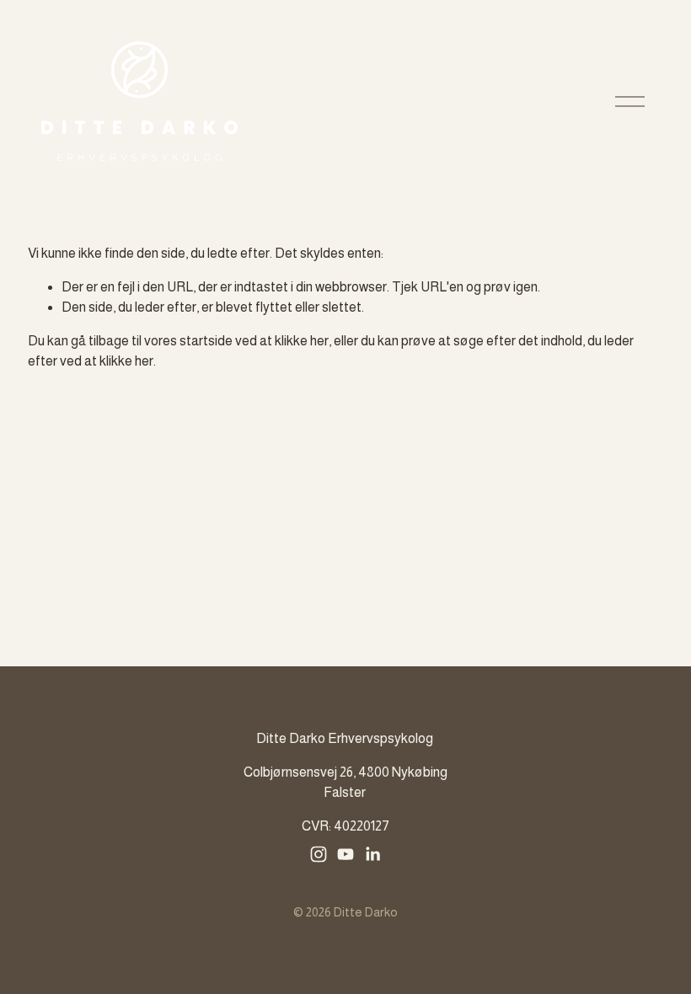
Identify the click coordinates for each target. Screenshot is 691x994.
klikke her (302, 341)
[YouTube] (345, 854)
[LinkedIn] (372, 854)
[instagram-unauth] (318, 854)
